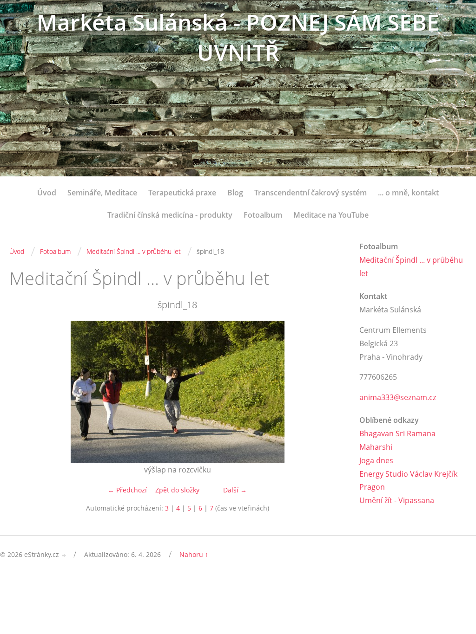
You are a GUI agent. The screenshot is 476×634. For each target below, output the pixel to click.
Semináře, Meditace (102, 193)
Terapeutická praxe (182, 193)
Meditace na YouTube (331, 215)
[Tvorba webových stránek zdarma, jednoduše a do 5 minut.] (64, 555)
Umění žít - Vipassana (396, 500)
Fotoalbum (263, 215)
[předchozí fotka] (24, 392)
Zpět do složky (177, 489)
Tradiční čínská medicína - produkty (169, 215)
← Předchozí (127, 489)
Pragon (372, 487)
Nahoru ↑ (193, 554)
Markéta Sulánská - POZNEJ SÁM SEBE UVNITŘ (238, 37)
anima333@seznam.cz (397, 397)
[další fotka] (330, 392)
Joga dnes (376, 460)
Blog (235, 193)
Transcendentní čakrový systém (310, 193)
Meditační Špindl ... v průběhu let (133, 251)
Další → (235, 489)
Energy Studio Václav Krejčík (408, 474)
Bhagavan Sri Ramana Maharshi (397, 440)
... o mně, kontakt (408, 193)
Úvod (46, 193)
